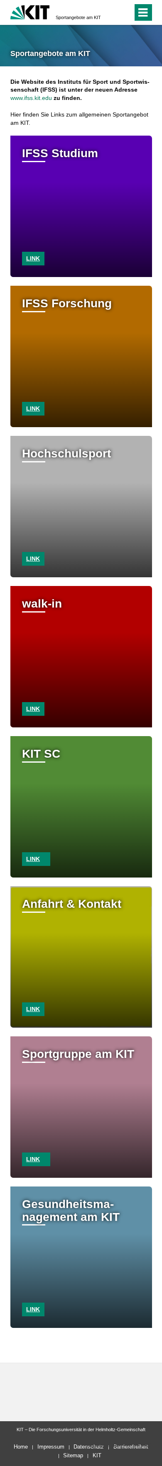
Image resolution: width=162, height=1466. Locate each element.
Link (33, 258)
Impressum (50, 1447)
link (33, 408)
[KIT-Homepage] (30, 11)
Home (21, 1447)
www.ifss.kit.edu (31, 98)
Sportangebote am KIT (78, 17)
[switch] (111, 12)
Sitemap (73, 1455)
